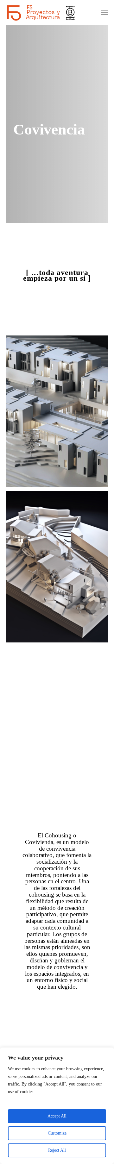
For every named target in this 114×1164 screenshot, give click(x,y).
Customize (57, 1133)
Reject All (57, 1150)
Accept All (57, 1116)
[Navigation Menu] (104, 12)
